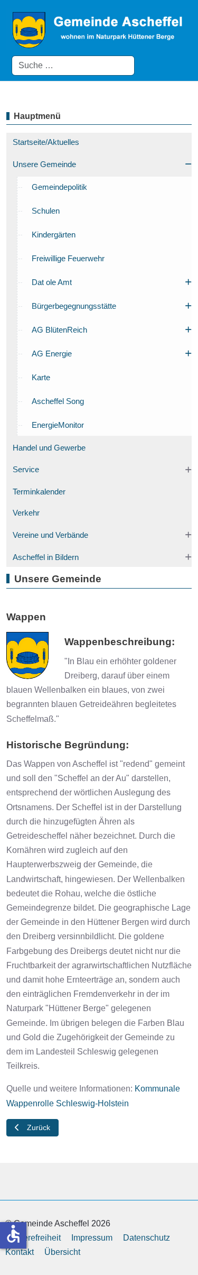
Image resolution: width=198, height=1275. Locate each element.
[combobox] (73, 66)
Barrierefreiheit (33, 1237)
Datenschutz (146, 1237)
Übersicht (62, 1252)
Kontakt (19, 1252)
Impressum (91, 1237)
